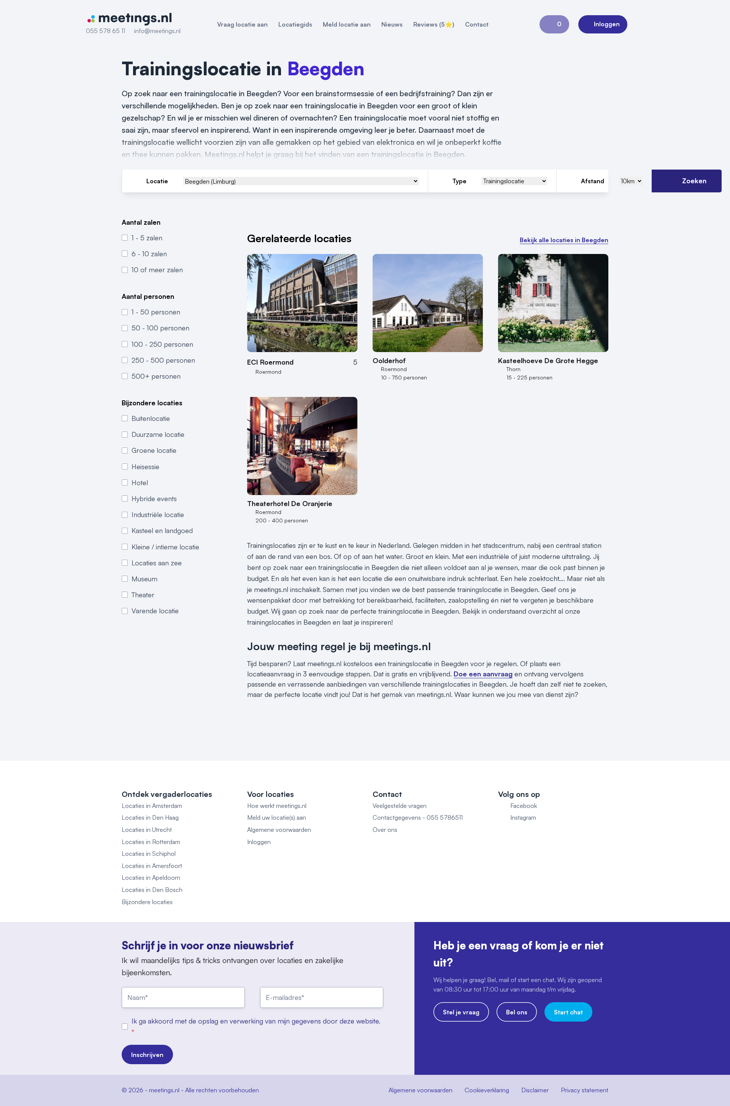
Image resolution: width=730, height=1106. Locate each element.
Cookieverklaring (487, 1090)
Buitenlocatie (151, 418)
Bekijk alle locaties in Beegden (564, 240)
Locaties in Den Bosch (152, 889)
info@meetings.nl (157, 31)
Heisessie (145, 466)
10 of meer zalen (157, 269)
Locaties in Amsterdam (152, 805)
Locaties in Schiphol (149, 853)
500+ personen (156, 376)
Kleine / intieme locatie (165, 546)
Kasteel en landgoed (162, 530)
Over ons (385, 829)
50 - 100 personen (160, 328)
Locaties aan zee (157, 562)
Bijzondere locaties (147, 902)
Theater (143, 594)
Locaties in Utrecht (147, 829)
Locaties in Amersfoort (152, 866)
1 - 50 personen (156, 312)
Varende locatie (155, 610)
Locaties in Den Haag (150, 817)
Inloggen (259, 842)
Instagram (523, 817)
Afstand (592, 181)
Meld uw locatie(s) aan (276, 817)
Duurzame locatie (158, 434)
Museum (144, 578)
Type (459, 181)
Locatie (157, 181)
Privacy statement (584, 1090)
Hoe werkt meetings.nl (276, 805)
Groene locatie (154, 450)
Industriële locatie (158, 514)
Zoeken (694, 180)
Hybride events (154, 498)
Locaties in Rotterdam (151, 842)
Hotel (140, 482)
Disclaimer (535, 1090)
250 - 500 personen (163, 359)
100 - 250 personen (162, 344)
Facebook (523, 805)
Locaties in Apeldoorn (151, 877)
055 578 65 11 (105, 31)
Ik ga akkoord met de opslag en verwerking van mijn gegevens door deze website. (256, 1021)
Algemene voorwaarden (279, 829)
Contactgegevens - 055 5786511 (418, 817)
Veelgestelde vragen (400, 805)
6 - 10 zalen (149, 253)
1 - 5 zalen (147, 237)
